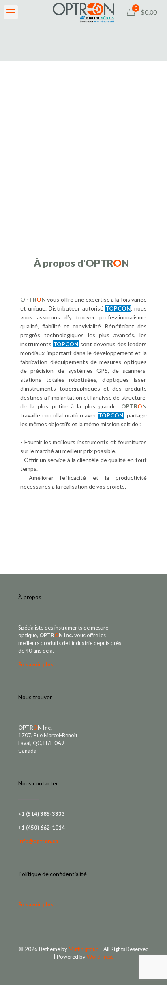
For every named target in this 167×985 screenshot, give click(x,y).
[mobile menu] (11, 12)
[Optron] (83, 12)
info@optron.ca (38, 841)
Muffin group (84, 949)
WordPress (100, 956)
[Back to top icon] (150, 968)
